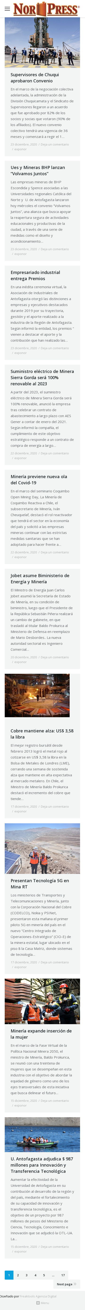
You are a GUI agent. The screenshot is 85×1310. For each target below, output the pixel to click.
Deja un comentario (55, 144)
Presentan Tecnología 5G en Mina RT (40, 884)
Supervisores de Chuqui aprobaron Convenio (35, 78)
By (39, 149)
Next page (64, 1284)
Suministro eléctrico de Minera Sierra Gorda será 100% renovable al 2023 (42, 377)
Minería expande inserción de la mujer (41, 1034)
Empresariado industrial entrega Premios (35, 275)
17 (63, 1275)
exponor (20, 149)
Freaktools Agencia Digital (38, 1296)
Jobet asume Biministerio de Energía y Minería (40, 578)
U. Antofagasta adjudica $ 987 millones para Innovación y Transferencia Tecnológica (42, 1165)
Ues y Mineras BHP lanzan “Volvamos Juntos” (38, 170)
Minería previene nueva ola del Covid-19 (39, 479)
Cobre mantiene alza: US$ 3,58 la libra (42, 734)
